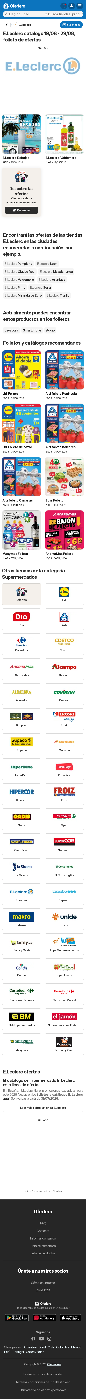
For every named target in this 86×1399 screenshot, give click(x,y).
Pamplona (18, 264)
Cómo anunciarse (43, 1283)
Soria (40, 287)
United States (35, 1352)
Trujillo (57, 295)
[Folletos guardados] (63, 6)
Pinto (15, 287)
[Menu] (79, 6)
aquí (6, 1098)
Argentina (29, 1347)
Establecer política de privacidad (43, 1374)
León (47, 264)
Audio (50, 330)
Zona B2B (43, 1290)
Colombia (62, 1347)
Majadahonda (56, 272)
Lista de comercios (43, 1246)
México (76, 1347)
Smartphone (32, 330)
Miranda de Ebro (23, 295)
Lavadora (11, 330)
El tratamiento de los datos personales (43, 1390)
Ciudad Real (20, 272)
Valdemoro (19, 280)
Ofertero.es (54, 1364)
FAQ (43, 1223)
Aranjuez (52, 280)
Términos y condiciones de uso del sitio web (43, 1382)
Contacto (43, 1231)
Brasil (42, 1347)
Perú (7, 1352)
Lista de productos (43, 1253)
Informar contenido (43, 1238)
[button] (71, 6)
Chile (51, 1347)
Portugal (18, 1352)
